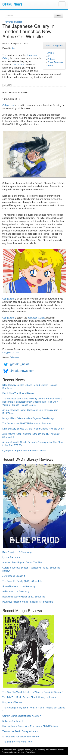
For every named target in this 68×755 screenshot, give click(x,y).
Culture (51, 59)
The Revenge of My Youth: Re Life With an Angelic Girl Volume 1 (33, 709)
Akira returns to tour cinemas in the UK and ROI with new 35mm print (30, 435)
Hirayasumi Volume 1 (13, 702)
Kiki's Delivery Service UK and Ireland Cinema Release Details (33, 428)
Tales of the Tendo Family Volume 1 (20, 731)
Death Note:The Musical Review (18, 393)
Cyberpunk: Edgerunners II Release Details (24, 450)
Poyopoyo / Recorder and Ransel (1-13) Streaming (27, 601)
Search (58, 15)
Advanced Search (13, 21)
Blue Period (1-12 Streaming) (17, 552)
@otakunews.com (22, 370)
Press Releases (55, 62)
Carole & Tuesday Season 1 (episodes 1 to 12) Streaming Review (31, 569)
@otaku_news (19, 364)
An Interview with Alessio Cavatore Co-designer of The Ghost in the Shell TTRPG (33, 443)
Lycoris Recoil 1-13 (11, 557)
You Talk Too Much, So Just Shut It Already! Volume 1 (29, 697)
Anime (50, 52)
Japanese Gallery (36, 317)
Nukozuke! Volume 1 (12, 721)
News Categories (54, 45)
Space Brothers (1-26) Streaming (19, 586)
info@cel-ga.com (10, 352)
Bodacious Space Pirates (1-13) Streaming (23, 596)
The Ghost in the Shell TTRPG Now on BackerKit (26, 423)
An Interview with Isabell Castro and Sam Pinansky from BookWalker (30, 411)
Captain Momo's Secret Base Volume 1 (21, 715)
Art (48, 55)
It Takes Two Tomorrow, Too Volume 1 (21, 736)
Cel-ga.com (18, 64)
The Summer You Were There (17, 741)
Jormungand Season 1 (13, 575)
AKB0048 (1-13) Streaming (15, 591)
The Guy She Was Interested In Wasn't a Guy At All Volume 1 (32, 692)
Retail (50, 65)
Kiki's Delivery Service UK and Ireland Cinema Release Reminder (29, 386)
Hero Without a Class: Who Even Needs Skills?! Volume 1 (31, 726)
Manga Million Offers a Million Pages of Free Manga (28, 418)
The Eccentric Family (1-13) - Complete (22, 581)
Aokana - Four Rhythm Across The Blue (22, 562)
